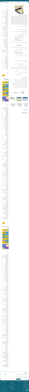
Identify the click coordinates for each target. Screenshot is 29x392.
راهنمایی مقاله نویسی (6, 155)
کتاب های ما (7, 180)
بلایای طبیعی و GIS (6, 131)
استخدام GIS (7, 124)
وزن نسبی (17, 87)
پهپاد (7, 283)
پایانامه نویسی (7, 133)
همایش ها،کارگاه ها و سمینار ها (5, 209)
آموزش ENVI (7, 112)
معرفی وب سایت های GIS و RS (5, 198)
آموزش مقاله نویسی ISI (6, 265)
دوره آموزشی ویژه (6, 146)
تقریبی (15, 80)
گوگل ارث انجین (6, 331)
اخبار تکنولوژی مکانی (6, 123)
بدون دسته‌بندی (6, 14)
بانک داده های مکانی (6, 129)
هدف (21, 87)
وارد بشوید (23, 113)
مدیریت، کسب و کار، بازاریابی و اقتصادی (5, 66)
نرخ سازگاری (26, 87)
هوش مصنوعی (7, 214)
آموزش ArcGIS (7, 110)
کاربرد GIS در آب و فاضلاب (6, 174)
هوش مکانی (7, 215)
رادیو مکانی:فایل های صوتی (6, 152)
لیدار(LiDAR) (7, 332)
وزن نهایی (14, 87)
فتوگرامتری (7, 168)
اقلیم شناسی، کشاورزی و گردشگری (5, 41)
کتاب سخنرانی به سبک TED (6, 178)
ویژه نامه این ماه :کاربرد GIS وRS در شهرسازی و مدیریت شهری (5, 218)
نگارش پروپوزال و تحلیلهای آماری (6, 36)
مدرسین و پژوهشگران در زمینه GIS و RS (5, 191)
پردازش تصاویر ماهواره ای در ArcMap (6, 135)
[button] (3, 383)
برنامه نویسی (7, 130)
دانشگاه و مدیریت (6, 17)
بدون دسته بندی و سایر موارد (5, 13)
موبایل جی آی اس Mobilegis (5, 352)
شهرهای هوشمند (6, 166)
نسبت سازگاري (23, 87)
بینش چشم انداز (6, 132)
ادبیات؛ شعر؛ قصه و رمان (6, 11)
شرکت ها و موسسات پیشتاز (6, 165)
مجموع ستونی (19, 84)
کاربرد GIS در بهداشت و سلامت (5, 175)
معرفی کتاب (7, 195)
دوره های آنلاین (6, 147)
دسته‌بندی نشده (6, 145)
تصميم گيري (18, 80)
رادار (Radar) (7, 151)
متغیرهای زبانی (22, 84)
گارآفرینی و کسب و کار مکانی (5, 329)
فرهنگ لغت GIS (6, 169)
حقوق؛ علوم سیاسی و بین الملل (5, 16)
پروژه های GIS (7, 282)
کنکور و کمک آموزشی (6, 63)
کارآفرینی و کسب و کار (6, 173)
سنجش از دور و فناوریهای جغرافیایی (5, 46)
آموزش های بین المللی (6, 268)
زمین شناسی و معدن (5, 44)
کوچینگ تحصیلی (6, 328)
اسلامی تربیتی (7, 12)
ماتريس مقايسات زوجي (25, 84)
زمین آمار (7, 157)
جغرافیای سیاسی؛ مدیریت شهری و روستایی (5, 43)
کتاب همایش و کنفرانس (6, 62)
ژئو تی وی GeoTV (6, 159)
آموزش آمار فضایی (6, 262)
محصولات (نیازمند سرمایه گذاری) (5, 189)
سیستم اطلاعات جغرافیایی (6, 308)
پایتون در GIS (7, 134)
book (7, 8)
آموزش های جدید (6, 269)
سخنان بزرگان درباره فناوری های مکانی (6, 161)
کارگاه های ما (7, 177)
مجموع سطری (16, 84)
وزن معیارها (19, 87)
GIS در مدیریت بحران (6, 107)
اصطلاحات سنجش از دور (6, 125)
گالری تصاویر (7, 330)
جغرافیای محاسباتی (6, 284)
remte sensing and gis (6, 108)
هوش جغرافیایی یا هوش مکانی (5, 213)
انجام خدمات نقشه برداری (6, 127)
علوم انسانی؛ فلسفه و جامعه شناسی (6, 48)
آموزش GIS (7, 113)
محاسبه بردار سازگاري (12, 84)
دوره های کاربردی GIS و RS (6, 148)
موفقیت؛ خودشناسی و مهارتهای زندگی (5, 32)
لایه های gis (7, 64)
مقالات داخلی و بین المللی (13, 106)
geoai (7, 106)
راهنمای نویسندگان (6, 153)
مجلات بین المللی (6, 333)
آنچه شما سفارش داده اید (6, 270)
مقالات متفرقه (7, 200)
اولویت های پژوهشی (6, 128)
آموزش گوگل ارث (6, 264)
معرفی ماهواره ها (6, 196)
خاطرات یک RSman (6, 287)
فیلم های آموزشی (6, 172)
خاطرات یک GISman (6, 286)
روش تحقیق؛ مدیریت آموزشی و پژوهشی (5, 34)
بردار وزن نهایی (23, 80)
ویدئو (7, 69)
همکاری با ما (7, 211)
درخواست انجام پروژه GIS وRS (5, 144)
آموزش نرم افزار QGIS (6, 266)
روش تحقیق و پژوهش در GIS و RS (5, 156)
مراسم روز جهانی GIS (6, 193)
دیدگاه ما (7, 150)
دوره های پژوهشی (6, 23)
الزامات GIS (7, 126)
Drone (7, 9)
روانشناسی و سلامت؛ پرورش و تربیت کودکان (5, 30)
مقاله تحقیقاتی (6, 349)
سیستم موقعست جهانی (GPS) (5, 164)
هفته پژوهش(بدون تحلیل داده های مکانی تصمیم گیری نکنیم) (5, 208)
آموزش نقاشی (7, 267)
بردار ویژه (20, 80)
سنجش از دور (7, 307)
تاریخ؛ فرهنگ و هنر (6, 15)
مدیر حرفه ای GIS (6, 192)
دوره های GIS (7, 20)
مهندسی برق (7, 68)
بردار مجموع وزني (26, 80)
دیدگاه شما (7, 149)
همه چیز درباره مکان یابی (24, 77)
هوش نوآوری (7, 216)
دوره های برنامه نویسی (6, 22)
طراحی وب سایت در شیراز (6, 167)
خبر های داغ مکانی (6, 288)
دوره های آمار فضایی (6, 21)
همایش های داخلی (6, 210)
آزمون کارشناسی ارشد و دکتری (5, 109)
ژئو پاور (7, 158)
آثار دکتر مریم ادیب (6, 10)
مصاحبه (7, 194)
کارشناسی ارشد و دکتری (6, 176)
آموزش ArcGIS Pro (6, 111)
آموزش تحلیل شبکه (6, 263)
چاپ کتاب (7, 285)
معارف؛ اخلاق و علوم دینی (6, 67)
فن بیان (7, 170)
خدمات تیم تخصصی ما (6, 289)
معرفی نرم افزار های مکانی (6, 197)
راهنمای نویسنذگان (6, 154)
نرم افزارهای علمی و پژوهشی (5, 35)
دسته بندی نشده (6, 19)
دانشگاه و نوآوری (6, 18)
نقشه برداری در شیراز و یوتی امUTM (6, 206)
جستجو (3, 75)
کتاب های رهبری (6, 179)
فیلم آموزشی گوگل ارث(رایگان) (5, 171)
